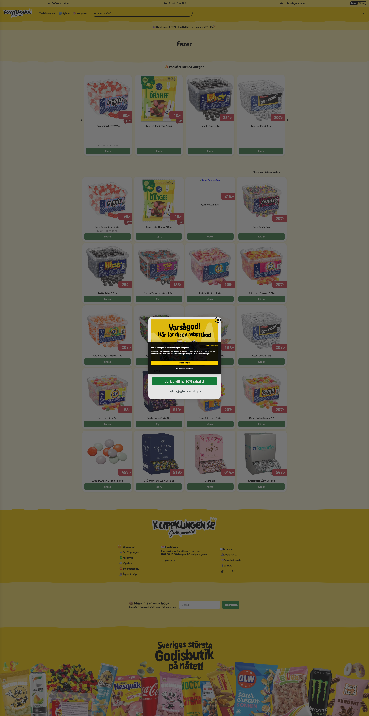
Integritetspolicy (212, 345)
